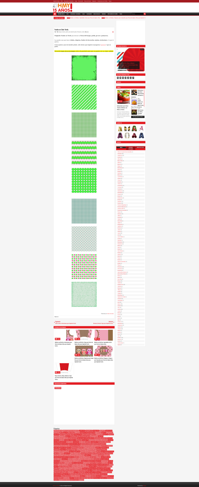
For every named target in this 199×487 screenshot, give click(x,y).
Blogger (144, 485)
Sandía (108, 472)
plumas (66, 468)
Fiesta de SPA (91, 449)
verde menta (77, 477)
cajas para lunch (71, 438)
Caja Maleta (93, 436)
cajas (99, 436)
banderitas (90, 432)
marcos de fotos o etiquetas (66, 460)
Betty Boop (109, 432)
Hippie (62, 455)
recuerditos (95, 470)
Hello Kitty (56, 455)
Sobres (89, 474)
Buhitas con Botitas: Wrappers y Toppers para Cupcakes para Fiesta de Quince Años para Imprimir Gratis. (103, 360)
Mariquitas (91, 460)
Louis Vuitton (57, 459)
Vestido (84, 477)
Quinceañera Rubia (81, 470)
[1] (118, 70)
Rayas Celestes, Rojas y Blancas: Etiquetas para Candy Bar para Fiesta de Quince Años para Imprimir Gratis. (128, 65)
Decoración (80, 1)
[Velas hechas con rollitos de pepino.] (134, 112)
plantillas (56, 468)
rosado (91, 472)
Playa (61, 468)
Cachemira (73, 436)
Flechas (65, 451)
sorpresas (102, 474)
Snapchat (84, 474)
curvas (107, 442)
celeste (55, 440)
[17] (140, 70)
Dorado (55, 447)
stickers (67, 476)
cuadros (87, 442)
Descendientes (96, 445)
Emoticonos (74, 447)
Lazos (102, 457)
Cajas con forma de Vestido (60, 438)
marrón (97, 460)
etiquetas (104, 447)
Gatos (60, 453)
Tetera (92, 476)
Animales (95, 430)
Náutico (104, 462)
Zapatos (55, 479)
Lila (107, 457)
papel (94, 464)
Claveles (104, 440)
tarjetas (81, 476)
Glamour (66, 453)
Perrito (85, 466)
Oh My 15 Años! (56, 485)
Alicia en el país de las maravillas (70, 430)
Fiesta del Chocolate (101, 449)
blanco (55, 434)
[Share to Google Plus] (72, 331)
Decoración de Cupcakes (99, 443)
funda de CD (109, 451)
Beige (102, 432)
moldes (61, 462)
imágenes (87, 455)
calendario (90, 438)
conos (55, 442)
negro (109, 462)
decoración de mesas (74, 445)
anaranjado (88, 430)
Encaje (80, 447)
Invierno (106, 455)
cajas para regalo (81, 438)
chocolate (84, 440)
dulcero (61, 447)
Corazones (61, 442)
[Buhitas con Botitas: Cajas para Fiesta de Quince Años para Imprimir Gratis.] (84, 335)
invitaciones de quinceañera (60, 457)
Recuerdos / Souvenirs (69, 1)
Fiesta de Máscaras (82, 449)
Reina (70, 472)
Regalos (65, 472)
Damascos (56, 443)
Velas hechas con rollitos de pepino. (140, 111)
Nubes (64, 464)
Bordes (104, 434)
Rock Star (81, 472)
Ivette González (110, 313)
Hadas (104, 453)
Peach (74, 466)
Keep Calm (92, 457)
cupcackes (101, 442)
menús (55, 462)
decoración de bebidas (86, 443)
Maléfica (75, 459)
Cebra (109, 438)
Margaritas (76, 460)
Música (98, 462)
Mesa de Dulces (87, 1)
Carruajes (103, 438)
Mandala (81, 459)
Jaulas (76, 457)
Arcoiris (55, 432)
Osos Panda (76, 464)
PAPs (62, 1)
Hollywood (73, 455)
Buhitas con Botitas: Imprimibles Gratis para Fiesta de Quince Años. (78, 17)
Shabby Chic (64, 474)
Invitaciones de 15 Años (102, 1)
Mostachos (92, 462)
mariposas (83, 460)
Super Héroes (75, 476)
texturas (97, 476)
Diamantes (103, 445)
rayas (89, 470)
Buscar (145, 14)
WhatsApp (96, 477)
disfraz (109, 445)
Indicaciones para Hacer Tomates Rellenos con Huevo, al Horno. (122, 107)
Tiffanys (103, 476)
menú (109, 460)
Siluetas (72, 474)
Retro (75, 472)
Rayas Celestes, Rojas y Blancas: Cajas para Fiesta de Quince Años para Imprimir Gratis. (64, 377)
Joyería (86, 457)
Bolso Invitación (85, 434)
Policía (71, 468)
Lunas (69, 459)
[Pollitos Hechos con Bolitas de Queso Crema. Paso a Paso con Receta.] (134, 102)
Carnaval (97, 438)
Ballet (76, 432)
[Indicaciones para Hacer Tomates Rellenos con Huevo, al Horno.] (123, 97)
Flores (70, 451)
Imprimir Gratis (56, 1)
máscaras (104, 460)
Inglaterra (94, 455)
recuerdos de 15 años (105, 470)
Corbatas (69, 442)
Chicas (78, 440)
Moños (73, 462)
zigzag (81, 479)
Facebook (56, 449)
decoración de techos (85, 445)
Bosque (60, 31)
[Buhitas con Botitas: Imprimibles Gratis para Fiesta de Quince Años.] (104, 335)
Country (81, 442)
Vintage (89, 477)
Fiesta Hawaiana (57, 451)
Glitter (72, 453)
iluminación (79, 455)
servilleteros (56, 474)
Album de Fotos (57, 430)
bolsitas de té (77, 434)
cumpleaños (93, 442)
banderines (82, 432)
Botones (56, 436)
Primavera (79, 31)
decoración (63, 443)
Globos (77, 453)
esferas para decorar (88, 447)
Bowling (61, 436)
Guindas (98, 453)
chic (73, 440)
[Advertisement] (131, 32)
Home (55, 14)
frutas (97, 451)
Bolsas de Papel (68, 434)
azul (64, 432)
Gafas (55, 453)
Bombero (99, 434)
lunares (63, 459)
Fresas (82, 451)
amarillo (81, 430)
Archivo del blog (140, 147)
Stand (62, 476)
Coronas (75, 442)
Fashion (62, 449)
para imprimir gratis (72, 31)
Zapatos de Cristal (63, 479)
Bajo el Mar (70, 432)
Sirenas (77, 474)
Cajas (76, 1)
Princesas (92, 468)
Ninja (60, 464)
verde (83, 31)
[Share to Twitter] (70, 331)
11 (128, 69)
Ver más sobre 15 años (138, 116)
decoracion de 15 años (74, 443)
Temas (110, 1)
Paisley (82, 464)
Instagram (100, 455)
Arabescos (108, 430)
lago (98, 457)
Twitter (60, 477)
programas (106, 468)
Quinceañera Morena (70, 470)
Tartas (87, 476)
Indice (121, 147)
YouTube (110, 477)
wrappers (103, 477)
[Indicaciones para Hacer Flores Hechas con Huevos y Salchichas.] (134, 92)
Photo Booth (91, 466)
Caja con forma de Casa (83, 436)
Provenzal (56, 470)
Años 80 (101, 430)
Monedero (67, 462)
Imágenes (94, 1)
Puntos (62, 470)
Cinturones (91, 440)
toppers (109, 476)
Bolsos (92, 434)
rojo (86, 472)
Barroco (97, 432)
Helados (109, 453)
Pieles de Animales (101, 466)
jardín (67, 31)
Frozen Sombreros (90, 451)
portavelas (78, 468)
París (55, 466)
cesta (61, 440)
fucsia (102, 451)
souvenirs (56, 476)
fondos (63, 31)
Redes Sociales (57, 472)
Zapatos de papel (73, 479)
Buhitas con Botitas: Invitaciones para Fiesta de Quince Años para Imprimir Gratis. (63, 344)
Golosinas (83, 453)
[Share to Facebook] (68, 331)
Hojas (67, 455)
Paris (110, 464)
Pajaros (88, 464)
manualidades (88, 459)
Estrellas (97, 447)
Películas (80, 466)
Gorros (89, 453)
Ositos (69, 464)
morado (79, 462)
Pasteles (68, 466)
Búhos (67, 436)
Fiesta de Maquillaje (71, 449)
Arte (60, 432)
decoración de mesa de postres (60, 445)
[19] (142, 70)
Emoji (68, 447)
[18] (141, 70)
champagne (67, 440)
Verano (65, 477)
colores (109, 440)
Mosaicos (86, 462)
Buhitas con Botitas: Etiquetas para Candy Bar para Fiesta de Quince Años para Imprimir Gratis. (118, 17)
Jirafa (81, 457)
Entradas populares (130, 148)
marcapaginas (104, 459)
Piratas (109, 466)
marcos (55, 460)
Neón (55, 464)
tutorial (55, 477)
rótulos (103, 472)
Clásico (98, 440)
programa (99, 468)
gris (93, 453)
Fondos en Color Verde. (61, 29)
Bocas (61, 434)
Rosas (97, 472)
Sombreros (95, 474)
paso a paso (61, 466)
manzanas (96, 459)
